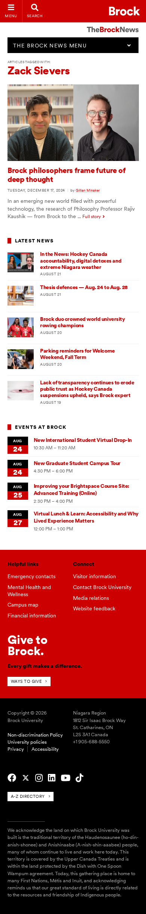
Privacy (15, 749)
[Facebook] (11, 778)
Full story (91, 216)
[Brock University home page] (124, 11)
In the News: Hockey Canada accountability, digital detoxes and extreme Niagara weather (80, 260)
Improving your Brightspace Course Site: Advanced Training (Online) (81, 489)
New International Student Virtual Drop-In (83, 440)
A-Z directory (28, 796)
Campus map (22, 604)
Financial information (31, 615)
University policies (27, 742)
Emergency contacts (31, 576)
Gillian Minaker (88, 190)
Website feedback (94, 608)
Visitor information (94, 576)
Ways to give (26, 681)
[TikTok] (79, 778)
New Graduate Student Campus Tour (77, 463)
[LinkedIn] (51, 778)
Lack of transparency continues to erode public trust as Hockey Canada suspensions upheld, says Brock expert (87, 389)
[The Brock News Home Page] (112, 24)
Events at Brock (41, 427)
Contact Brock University (102, 587)
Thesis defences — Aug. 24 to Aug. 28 (83, 287)
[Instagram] (39, 778)
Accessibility (45, 749)
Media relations (91, 598)
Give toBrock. (27, 645)
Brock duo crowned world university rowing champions (82, 322)
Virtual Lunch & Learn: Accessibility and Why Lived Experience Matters (86, 517)
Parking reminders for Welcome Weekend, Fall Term (77, 353)
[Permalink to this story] (73, 159)
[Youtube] (65, 778)
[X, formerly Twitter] (25, 778)
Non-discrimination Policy (35, 735)
